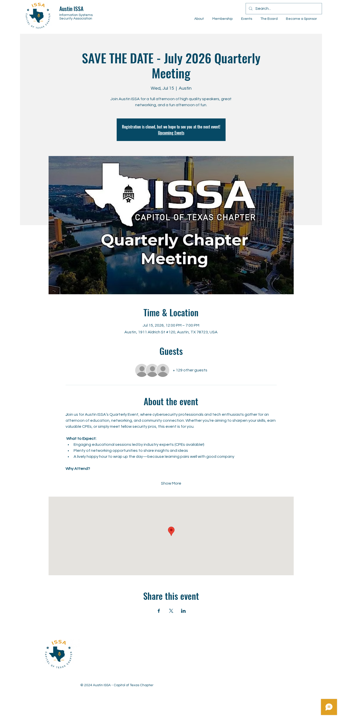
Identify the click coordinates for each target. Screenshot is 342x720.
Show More (171, 483)
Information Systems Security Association (76, 16)
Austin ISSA (71, 9)
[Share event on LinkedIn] (183, 611)
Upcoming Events (171, 133)
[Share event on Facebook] (158, 611)
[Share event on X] (171, 611)
